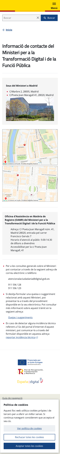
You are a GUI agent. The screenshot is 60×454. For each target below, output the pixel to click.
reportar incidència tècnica (20, 337)
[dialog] (29, 426)
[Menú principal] (54, 5)
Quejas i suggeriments (20, 317)
